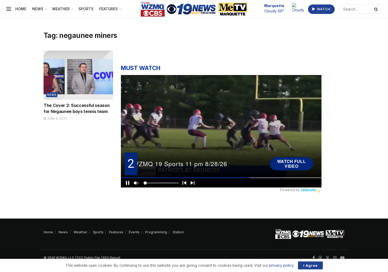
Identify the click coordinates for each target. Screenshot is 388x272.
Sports (85, 9)
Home (20, 9)
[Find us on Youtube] (342, 258)
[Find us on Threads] (320, 258)
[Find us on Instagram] (335, 258)
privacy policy (281, 265)
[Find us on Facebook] (314, 258)
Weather (61, 9)
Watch (323, 9)
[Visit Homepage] (194, 9)
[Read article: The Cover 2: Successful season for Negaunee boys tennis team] (78, 75)
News (37, 9)
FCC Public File (88, 258)
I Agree (310, 265)
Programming (156, 232)
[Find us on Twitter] (327, 258)
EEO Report (111, 258)
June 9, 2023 (56, 118)
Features (108, 9)
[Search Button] (377, 9)
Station (178, 232)
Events (134, 232)
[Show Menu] (8, 9)
